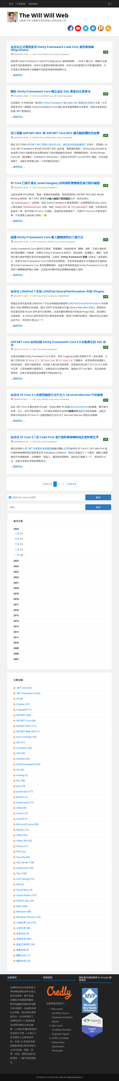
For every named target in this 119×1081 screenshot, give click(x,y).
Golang (22, 775)
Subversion (24, 868)
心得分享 (23, 928)
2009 (16, 648)
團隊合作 (23, 955)
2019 (16, 593)
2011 (16, 637)
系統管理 (23, 938)
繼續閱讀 (17, 75)
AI (19, 698)
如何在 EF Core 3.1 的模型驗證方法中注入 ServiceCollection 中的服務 (57, 395)
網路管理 (23, 960)
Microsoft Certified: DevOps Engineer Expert (61, 1030)
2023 (16, 571)
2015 (16, 615)
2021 (16, 582)
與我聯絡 (33, 3)
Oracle (22, 846)
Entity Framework (61, 54)
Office (21, 835)
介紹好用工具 (63, 296)
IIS (20, 780)
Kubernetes (25, 802)
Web (21, 906)
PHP (21, 851)
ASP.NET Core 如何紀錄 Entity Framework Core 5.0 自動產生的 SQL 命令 (58, 343)
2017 (16, 604)
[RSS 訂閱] (108, 28)
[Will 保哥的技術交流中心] (71, 28)
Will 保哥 (59, 1077)
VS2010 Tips (25, 900)
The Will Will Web (43, 15)
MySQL (22, 829)
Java (20, 786)
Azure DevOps (26, 736)
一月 (17, 554)
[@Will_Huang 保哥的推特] (86, 28)
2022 (16, 577)
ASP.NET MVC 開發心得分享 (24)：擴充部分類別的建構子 (56, 144)
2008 (16, 653)
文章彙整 (21, 3)
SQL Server (25, 862)
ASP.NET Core (47, 54)
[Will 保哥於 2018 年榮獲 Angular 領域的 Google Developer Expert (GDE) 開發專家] (92, 1025)
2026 (18, 541)
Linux (22, 813)
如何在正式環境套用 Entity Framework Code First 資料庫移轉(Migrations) (52, 48)
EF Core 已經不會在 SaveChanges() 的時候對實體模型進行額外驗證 (55, 183)
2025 (16, 560)
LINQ (21, 807)
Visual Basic (24, 889)
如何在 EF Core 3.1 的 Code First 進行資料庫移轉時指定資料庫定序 (55, 437)
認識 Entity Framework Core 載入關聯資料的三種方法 (47, 237)
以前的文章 (71, 484)
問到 (68, 448)
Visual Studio (26, 895)
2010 (16, 642)
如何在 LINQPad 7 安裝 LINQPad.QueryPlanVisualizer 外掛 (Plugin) (57, 291)
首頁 (11, 3)
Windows (23, 911)
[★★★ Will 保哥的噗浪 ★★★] (101, 28)
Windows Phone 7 (28, 917)
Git (20, 769)
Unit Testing (25, 878)
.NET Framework (39, 241)
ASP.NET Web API (27, 731)
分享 (105, 52)
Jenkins (21, 797)
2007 (16, 659)
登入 (110, 3)
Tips (21, 873)
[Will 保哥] (78, 28)
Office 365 (24, 840)
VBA (20, 884)
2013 (16, 626)
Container (24, 747)
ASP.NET (23, 715)
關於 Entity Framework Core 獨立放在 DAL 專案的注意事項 (50, 91)
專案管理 (22, 949)
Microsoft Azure (27, 824)
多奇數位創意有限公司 (74, 1077)
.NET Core (36, 54)
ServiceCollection (79, 406)
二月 (17, 549)
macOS (21, 818)
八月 (17, 533)
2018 (16, 599)
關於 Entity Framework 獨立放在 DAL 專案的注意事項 (66, 102)
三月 (17, 544)
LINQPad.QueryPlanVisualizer (84, 303)
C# (55, 96)
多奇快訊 (22, 933)
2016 (16, 610)
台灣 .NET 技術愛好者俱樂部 (37, 448)
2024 (16, 566)
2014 (16, 620)
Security (23, 857)
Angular (23, 704)
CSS (20, 753)
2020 (16, 588)
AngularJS (23, 709)
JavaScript (24, 791)
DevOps (23, 758)
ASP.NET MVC (50, 137)
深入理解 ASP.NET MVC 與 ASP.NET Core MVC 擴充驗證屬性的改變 (55, 133)
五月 (17, 538)
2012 (16, 631)
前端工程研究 (25, 944)
